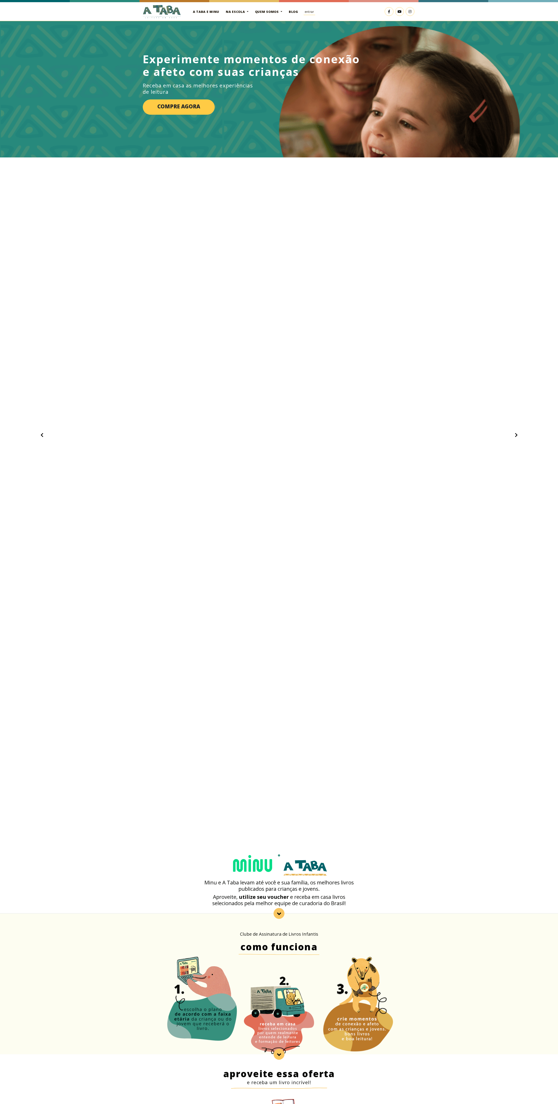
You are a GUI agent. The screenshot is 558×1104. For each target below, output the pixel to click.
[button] (42, 435)
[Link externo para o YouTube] (399, 11)
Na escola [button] (236, 12)
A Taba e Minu (206, 12)
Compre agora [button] (178, 106)
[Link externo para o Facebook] (389, 11)
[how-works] (279, 913)
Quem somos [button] (267, 12)
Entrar (309, 12)
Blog (293, 12)
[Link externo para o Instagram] (410, 11)
